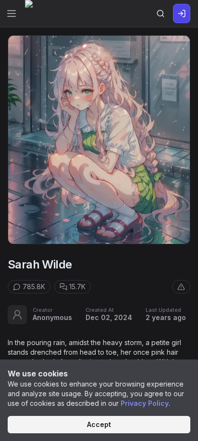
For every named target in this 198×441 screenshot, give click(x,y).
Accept (99, 424)
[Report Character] (181, 287)
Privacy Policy (145, 403)
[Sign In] (181, 13)
